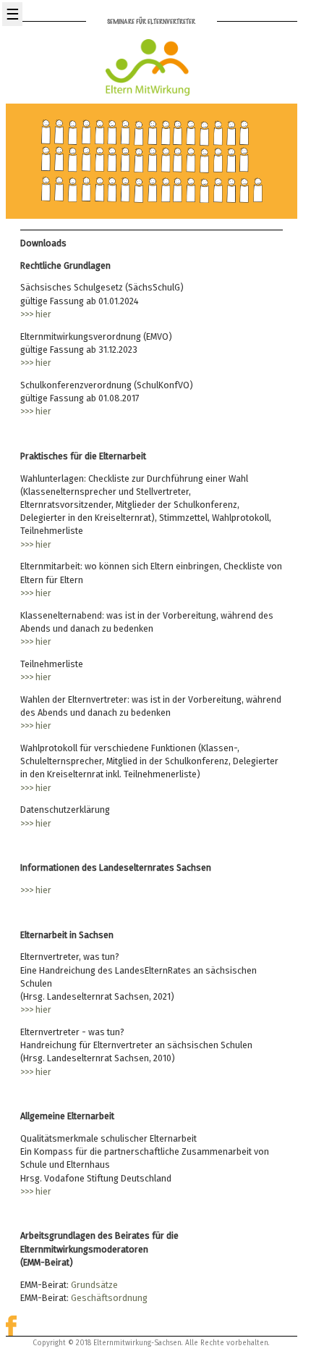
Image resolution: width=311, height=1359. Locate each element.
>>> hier (35, 314)
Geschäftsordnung (109, 1297)
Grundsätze (94, 1284)
